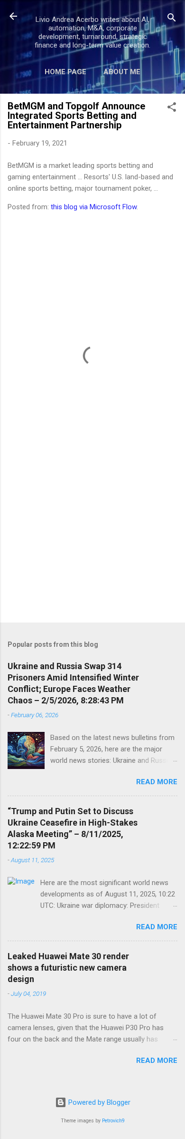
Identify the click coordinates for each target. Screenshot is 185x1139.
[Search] (171, 19)
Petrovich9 (113, 1121)
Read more (156, 782)
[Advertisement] (92, 540)
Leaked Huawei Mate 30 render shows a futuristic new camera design (68, 967)
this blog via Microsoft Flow (94, 207)
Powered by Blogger (98, 1102)
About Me (121, 72)
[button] (171, 108)
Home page (65, 72)
